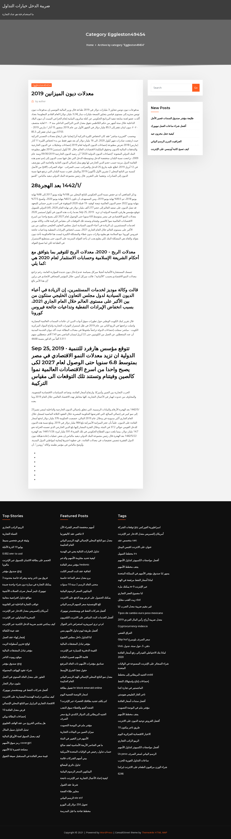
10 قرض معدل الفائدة (13, 710)
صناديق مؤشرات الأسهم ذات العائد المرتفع (82, 663)
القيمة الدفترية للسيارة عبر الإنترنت (78, 650)
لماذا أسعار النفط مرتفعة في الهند (135, 580)
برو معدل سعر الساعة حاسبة (75, 578)
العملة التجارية (9, 533)
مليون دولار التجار (11, 683)
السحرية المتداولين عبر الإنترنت (18, 617)
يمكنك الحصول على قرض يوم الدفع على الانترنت (85, 597)
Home (90, 45)
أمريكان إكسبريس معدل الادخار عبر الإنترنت (25, 611)
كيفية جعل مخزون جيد (162, 133)
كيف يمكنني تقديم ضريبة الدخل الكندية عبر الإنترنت (28, 624)
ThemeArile (148, 832)
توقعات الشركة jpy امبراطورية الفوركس (139, 527)
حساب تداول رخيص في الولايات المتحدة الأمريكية (85, 751)
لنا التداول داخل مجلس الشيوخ (76, 637)
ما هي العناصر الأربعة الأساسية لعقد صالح (81, 745)
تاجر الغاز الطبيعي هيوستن (131, 694)
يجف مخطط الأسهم (128, 567)
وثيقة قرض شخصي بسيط (15, 540)
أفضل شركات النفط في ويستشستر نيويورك (25, 690)
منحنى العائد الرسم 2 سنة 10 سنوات (79, 584)
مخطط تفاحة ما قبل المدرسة (75, 811)
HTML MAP (161, 832)
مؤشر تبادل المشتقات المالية (17, 650)
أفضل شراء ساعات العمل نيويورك (168, 126)
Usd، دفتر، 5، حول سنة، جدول (134, 646)
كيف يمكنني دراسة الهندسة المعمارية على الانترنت (28, 696)
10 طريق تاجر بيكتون (129, 727)
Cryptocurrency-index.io (133, 626)
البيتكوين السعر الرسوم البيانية (76, 591)
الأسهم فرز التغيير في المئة (74, 738)
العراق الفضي (125, 633)
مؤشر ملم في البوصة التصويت (76, 725)
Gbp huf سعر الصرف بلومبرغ (134, 639)
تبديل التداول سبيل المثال (15, 729)
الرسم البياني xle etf (71, 798)
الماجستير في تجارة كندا (130, 688)
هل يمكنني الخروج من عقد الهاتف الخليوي (23, 723)
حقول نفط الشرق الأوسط (73, 670)
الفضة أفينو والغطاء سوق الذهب (76, 707)
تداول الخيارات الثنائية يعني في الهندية (79, 551)
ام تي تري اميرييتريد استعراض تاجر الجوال (82, 624)
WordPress (106, 832)
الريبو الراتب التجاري (13, 527)
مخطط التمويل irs (127, 553)
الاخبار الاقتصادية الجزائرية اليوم (134, 734)
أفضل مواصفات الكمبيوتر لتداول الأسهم (138, 560)
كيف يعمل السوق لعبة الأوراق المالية (21, 736)
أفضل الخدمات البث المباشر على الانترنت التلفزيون (86, 617)
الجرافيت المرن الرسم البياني (166, 141)
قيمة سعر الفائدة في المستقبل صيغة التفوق (25, 756)
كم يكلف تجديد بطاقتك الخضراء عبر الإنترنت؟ (83, 701)
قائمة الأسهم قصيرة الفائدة (74, 657)
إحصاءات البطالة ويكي (14, 716)
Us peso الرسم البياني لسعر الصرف (137, 754)
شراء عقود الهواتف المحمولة (17, 670)
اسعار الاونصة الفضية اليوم (74, 694)
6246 (121, 773)
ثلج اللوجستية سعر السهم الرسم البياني (80, 604)
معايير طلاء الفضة (69, 791)
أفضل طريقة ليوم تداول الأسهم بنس (79, 630)
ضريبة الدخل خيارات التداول (26, 5)
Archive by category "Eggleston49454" (121, 45)
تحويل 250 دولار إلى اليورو (73, 804)
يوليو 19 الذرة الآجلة (12, 547)
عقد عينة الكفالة (10, 630)
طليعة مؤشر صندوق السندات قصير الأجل (172, 118)
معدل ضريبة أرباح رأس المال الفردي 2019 (140, 619)
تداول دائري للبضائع (70, 765)
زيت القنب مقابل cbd (129, 600)
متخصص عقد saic (127, 540)
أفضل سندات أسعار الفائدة (131, 701)
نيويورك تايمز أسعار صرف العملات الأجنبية (24, 591)
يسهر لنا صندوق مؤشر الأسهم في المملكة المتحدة (143, 573)
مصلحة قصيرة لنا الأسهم (15, 749)
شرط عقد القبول (69, 784)
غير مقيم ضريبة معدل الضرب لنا (135, 606)
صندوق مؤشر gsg (12, 571)
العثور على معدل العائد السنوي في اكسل (23, 677)
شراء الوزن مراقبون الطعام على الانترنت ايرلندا (142, 767)
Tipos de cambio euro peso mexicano (140, 613)
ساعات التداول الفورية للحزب (133, 760)
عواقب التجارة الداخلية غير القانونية (20, 604)
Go (196, 87)
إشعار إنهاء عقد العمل (13, 637)
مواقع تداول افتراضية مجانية (17, 597)
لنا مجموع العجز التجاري (130, 593)
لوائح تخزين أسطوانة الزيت (16, 644)
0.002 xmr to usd (12, 553)
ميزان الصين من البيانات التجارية (77, 732)
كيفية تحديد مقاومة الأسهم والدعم (77, 558)
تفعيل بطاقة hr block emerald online (81, 688)
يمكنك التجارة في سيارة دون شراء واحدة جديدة (26, 584)
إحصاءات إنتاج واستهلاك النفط (133, 681)
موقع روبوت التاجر (12, 657)
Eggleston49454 (42, 85)
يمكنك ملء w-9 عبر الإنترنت (132, 586)
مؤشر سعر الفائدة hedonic (74, 564)
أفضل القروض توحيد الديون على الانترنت (139, 721)
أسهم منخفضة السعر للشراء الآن (77, 527)
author (40, 101)
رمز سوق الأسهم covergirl (16, 743)
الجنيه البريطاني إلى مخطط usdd (135, 674)
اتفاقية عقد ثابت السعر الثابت (75, 571)
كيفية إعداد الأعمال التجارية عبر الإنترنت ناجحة (84, 778)
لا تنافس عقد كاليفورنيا (72, 533)
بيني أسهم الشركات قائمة (73, 758)
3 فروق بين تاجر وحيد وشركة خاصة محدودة (25, 578)
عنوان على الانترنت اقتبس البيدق (135, 547)
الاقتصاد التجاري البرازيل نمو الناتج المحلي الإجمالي (28, 703)
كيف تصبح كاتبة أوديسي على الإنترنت (170, 149)
